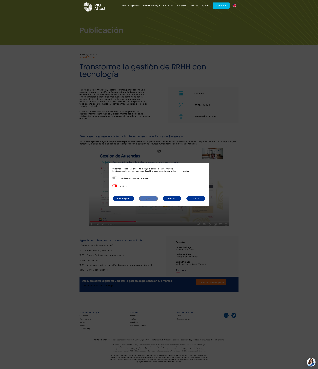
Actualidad (182, 5)
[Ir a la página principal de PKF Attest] (94, 6)
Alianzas (194, 5)
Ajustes (148, 198)
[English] (234, 5)
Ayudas (205, 5)
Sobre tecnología (151, 5)
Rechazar (172, 198)
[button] (311, 362)
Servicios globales (131, 5)
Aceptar (195, 198)
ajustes (186, 171)
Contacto (221, 5)
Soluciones (168, 5)
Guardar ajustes (123, 198)
